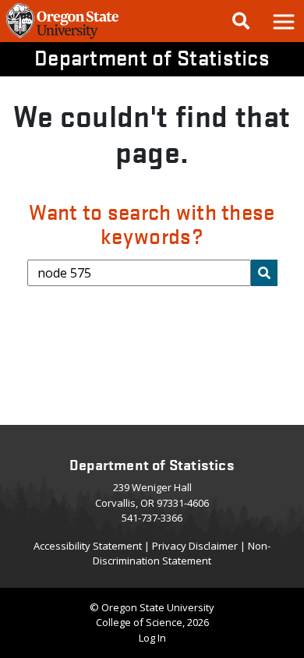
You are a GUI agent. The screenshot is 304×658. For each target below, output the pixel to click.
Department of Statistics (152, 57)
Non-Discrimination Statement (181, 553)
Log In (152, 638)
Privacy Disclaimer (195, 546)
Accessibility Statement (88, 546)
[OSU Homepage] (62, 37)
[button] (283, 21)
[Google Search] (241, 21)
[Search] (264, 273)
